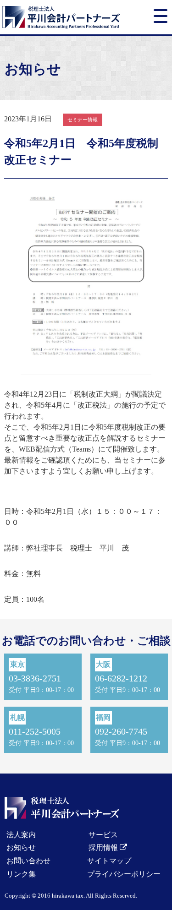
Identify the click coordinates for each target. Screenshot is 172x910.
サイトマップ (109, 861)
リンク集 (21, 874)
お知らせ (21, 847)
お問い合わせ (28, 861)
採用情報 (104, 847)
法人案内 (21, 835)
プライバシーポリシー (124, 874)
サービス (103, 835)
